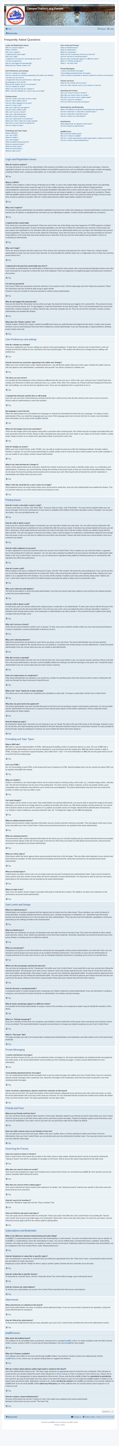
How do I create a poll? (14, 105)
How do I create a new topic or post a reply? (21, 98)
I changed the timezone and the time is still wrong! (23, 80)
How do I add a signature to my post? (19, 103)
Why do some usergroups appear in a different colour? (80, 59)
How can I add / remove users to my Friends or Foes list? (81, 85)
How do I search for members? (71, 99)
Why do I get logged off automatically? (19, 63)
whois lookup (61, 1374)
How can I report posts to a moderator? (19, 119)
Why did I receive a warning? (16, 116)
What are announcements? (15, 144)
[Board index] (16, 15)
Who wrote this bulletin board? (71, 133)
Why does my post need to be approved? (20, 123)
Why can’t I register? (13, 52)
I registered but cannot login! (15, 54)
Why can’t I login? (12, 56)
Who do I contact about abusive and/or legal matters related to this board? (86, 138)
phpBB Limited (71, 1341)
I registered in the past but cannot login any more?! (23, 59)
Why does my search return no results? (75, 95)
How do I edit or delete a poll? (16, 110)
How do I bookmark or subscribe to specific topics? (79, 111)
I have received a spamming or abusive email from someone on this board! (87, 75)
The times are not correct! (15, 77)
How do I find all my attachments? (72, 126)
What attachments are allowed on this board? (76, 124)
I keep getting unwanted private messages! (76, 73)
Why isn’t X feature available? (71, 136)
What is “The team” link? (69, 63)
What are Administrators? (69, 47)
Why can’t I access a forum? (16, 112)
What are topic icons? (13, 151)
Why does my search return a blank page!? (76, 97)
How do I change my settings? (16, 73)
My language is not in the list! (16, 82)
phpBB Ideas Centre (13, 1359)
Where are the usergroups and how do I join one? (78, 54)
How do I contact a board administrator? (75, 140)
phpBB (37, 418)
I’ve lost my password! (13, 61)
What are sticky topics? (14, 146)
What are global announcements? (17, 142)
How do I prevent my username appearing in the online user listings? (30, 75)
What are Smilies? (12, 137)
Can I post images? (12, 140)
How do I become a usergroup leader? (74, 56)
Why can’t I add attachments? (16, 114)
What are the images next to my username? (21, 84)
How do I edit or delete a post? (16, 101)
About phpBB (66, 1343)
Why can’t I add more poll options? (18, 107)
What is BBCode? (12, 133)
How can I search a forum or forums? (74, 93)
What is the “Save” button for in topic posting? (21, 121)
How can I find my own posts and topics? (75, 102)
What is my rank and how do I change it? (20, 89)
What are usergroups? (68, 52)
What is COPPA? (11, 50)
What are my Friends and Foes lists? (73, 83)
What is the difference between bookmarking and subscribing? (82, 109)
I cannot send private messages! (72, 71)
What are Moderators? (68, 50)
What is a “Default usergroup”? (71, 61)
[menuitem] (8, 29)
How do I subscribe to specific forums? (74, 114)
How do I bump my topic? (14, 125)
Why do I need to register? (15, 47)
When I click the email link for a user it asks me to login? (25, 91)
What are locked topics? (14, 148)
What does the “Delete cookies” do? (18, 65)
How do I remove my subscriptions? (73, 116)
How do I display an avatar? (15, 86)
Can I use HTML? (12, 135)
